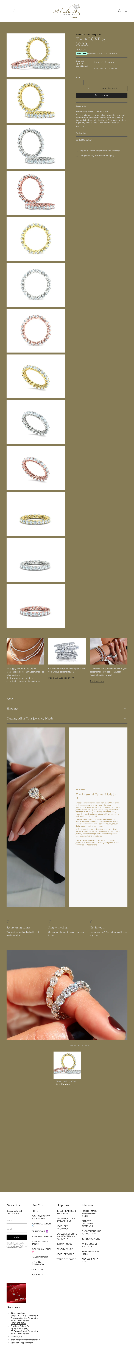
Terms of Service (12, 1248)
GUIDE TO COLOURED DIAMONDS (87, 1223)
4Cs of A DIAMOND (91, 1239)
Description (81, 106)
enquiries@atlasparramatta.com (25, 1339)
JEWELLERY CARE (65, 1254)
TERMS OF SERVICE (66, 1259)
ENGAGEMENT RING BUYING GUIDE (91, 1232)
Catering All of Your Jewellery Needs (30, 719)
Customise (81, 133)
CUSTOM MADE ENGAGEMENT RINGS (89, 1213)
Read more (82, 126)
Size (78, 77)
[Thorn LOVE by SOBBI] (67, 1065)
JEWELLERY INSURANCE (62, 1227)
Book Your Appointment (22, 1342)
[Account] (119, 11)
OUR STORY (37, 1269)
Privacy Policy (19, 1246)
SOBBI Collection (84, 140)
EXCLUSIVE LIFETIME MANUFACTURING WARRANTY (67, 1236)
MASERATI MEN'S (40, 1257)
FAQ (10, 699)
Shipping (12, 709)
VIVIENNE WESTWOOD (38, 1263)
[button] (14, 11)
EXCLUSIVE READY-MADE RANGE (41, 1217)
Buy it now (101, 95)
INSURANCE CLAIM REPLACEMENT (66, 1219)
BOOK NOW (37, 1274)
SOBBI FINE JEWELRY (42, 1236)
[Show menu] (8, 11)
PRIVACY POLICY (65, 1249)
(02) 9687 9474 (18, 1323)
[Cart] (125, 11)
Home (78, 34)
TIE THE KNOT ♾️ (40, 1231)
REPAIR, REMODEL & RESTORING (66, 1212)
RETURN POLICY (64, 1244)
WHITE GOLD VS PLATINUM (89, 1245)
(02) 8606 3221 (18, 1336)
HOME (35, 1211)
